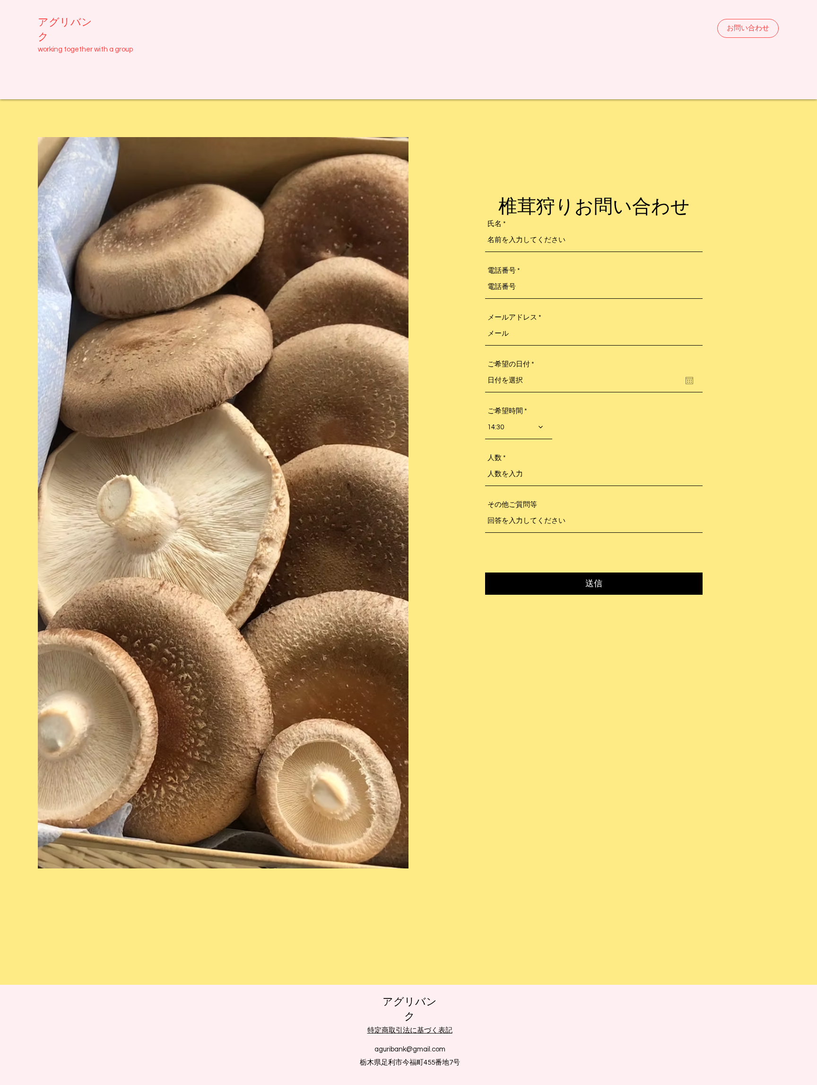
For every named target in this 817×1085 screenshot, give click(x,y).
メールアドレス (512, 317)
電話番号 (501, 270)
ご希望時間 (505, 411)
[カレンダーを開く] (689, 380)
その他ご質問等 (512, 504)
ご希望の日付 (512, 364)
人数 (494, 457)
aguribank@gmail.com (409, 1049)
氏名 (494, 223)
